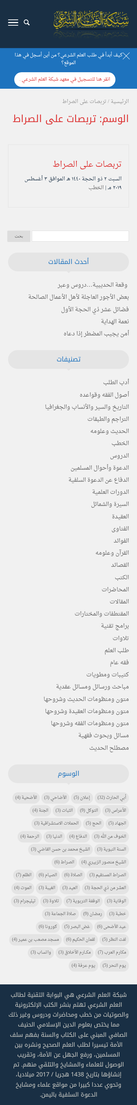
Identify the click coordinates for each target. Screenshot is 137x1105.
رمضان (92, 914)
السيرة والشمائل (110, 504)
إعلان (82, 798)
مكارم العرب (112, 952)
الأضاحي (55, 798)
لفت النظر (114, 940)
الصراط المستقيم (108, 875)
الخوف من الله (110, 837)
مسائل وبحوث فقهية (103, 735)
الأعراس (115, 811)
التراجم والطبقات (108, 419)
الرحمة (29, 837)
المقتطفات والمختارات (102, 614)
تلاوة (51, 901)
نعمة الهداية (115, 321)
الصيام (48, 875)
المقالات (119, 601)
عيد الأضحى (111, 927)
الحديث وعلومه (109, 431)
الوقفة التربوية (83, 901)
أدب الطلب (116, 382)
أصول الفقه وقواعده (104, 395)
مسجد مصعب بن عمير (35, 940)
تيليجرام (25, 901)
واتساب (41, 952)
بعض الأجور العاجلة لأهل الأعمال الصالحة (78, 297)
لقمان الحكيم (80, 940)
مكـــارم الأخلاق (74, 952)
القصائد (120, 565)
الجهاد (117, 823)
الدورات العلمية (110, 492)
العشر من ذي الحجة (105, 888)
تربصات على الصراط (87, 164)
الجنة (40, 811)
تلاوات (121, 638)
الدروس (119, 456)
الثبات (64, 811)
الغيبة (47, 888)
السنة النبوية (111, 849)
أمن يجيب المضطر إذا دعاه (96, 333)
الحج (93, 823)
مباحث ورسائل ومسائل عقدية (92, 687)
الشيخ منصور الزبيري (103, 862)
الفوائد (121, 541)
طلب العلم (116, 650)
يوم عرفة (83, 966)
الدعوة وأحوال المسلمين (100, 468)
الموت (22, 888)
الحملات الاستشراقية (56, 823)
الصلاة (73, 875)
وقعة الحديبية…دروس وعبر (92, 285)
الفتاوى (120, 529)
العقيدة (120, 516)
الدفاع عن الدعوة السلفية (98, 480)
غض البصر (77, 927)
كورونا (48, 927)
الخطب (96, 188)
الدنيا (54, 837)
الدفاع (78, 837)
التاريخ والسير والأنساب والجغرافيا (87, 407)
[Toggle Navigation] (13, 24)
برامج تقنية (115, 626)
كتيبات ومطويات (107, 674)
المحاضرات (115, 589)
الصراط (64, 862)
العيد (69, 888)
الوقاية (116, 901)
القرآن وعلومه (112, 553)
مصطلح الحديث (109, 748)
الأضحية (26, 798)
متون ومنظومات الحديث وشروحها (86, 699)
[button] (128, 1056)
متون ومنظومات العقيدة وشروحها (87, 711)
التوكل (89, 811)
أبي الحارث (112, 798)
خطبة (117, 914)
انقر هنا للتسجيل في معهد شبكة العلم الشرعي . (64, 79)
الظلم (23, 875)
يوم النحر (114, 966)
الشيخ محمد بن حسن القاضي (60, 849)
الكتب (122, 577)
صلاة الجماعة (60, 914)
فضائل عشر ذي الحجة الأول (95, 309)
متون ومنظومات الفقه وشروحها (90, 723)
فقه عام (119, 662)
